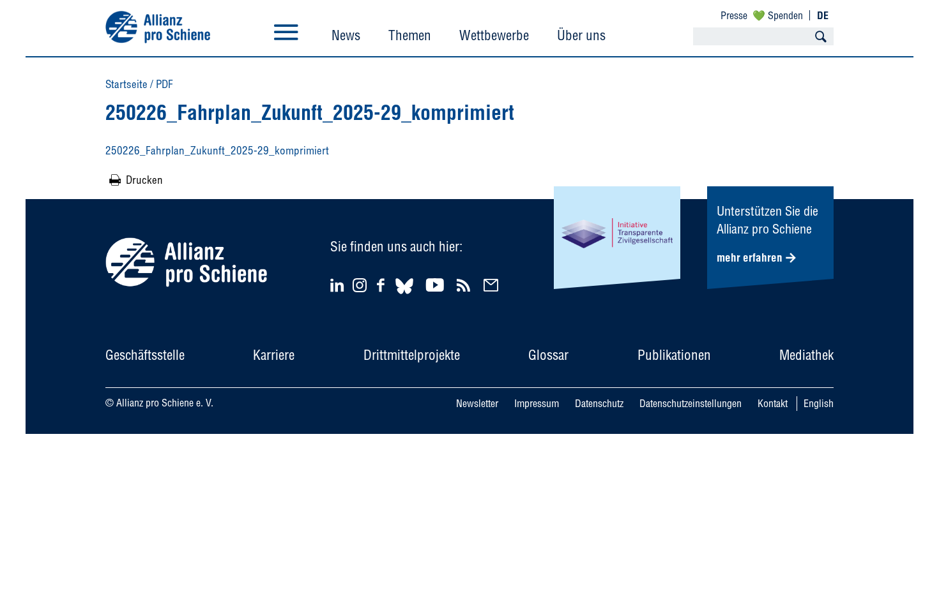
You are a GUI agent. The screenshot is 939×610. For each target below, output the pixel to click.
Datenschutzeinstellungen (690, 403)
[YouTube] (436, 285)
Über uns (581, 35)
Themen (409, 35)
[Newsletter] (493, 285)
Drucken (144, 179)
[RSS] (465, 285)
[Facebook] (382, 285)
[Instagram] (359, 288)
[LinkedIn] (338, 285)
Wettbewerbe (494, 35)
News (346, 35)
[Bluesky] (404, 295)
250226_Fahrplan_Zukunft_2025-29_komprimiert (217, 150)
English (819, 403)
